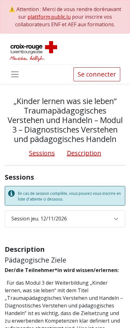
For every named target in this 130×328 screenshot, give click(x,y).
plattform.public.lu (49, 16)
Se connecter (97, 74)
